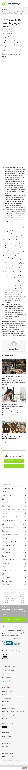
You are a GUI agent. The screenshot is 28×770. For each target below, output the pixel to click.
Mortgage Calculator (10, 542)
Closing (6, 492)
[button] (25, 3)
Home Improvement (10, 517)
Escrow (6, 502)
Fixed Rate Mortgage (8, 691)
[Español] (25, 767)
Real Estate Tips (9, 560)
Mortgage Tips (8, 552)
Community (7, 495)
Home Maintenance (10, 520)
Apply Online (6, 743)
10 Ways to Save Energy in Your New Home (21, 597)
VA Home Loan (6, 698)
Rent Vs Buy (8, 570)
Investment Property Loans (10, 715)
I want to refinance (14, 465)
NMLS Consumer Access (9, 756)
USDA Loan (8, 581)
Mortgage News (8, 33)
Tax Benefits (8, 577)
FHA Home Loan (7, 695)
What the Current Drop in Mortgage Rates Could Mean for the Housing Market (13, 436)
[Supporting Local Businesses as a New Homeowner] (14, 366)
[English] (23, 767)
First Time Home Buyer (11, 510)
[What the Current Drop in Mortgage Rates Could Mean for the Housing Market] (14, 425)
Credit (6, 499)
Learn (6, 538)
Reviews (4, 750)
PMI (5, 556)
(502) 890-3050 (9, 670)
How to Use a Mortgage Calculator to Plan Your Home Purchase (12, 406)
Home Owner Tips (10, 524)
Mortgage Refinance (10, 549)
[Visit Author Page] (14, 343)
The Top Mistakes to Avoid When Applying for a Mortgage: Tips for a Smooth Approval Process (9, 597)
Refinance (7, 563)
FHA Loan (7, 506)
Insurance (7, 531)
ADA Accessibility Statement (10, 760)
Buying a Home (9, 488)
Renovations (8, 567)
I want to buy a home (14, 460)
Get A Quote (5, 746)
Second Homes (9, 574)
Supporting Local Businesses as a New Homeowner (14, 377)
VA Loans (7, 584)
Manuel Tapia (8, 31)
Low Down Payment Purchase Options (13, 711)
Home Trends (8, 527)
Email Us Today (9, 673)
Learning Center (6, 736)
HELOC (6, 513)
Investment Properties (11, 535)
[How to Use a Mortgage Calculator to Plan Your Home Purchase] (14, 395)
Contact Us (5, 740)
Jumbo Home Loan (7, 705)
